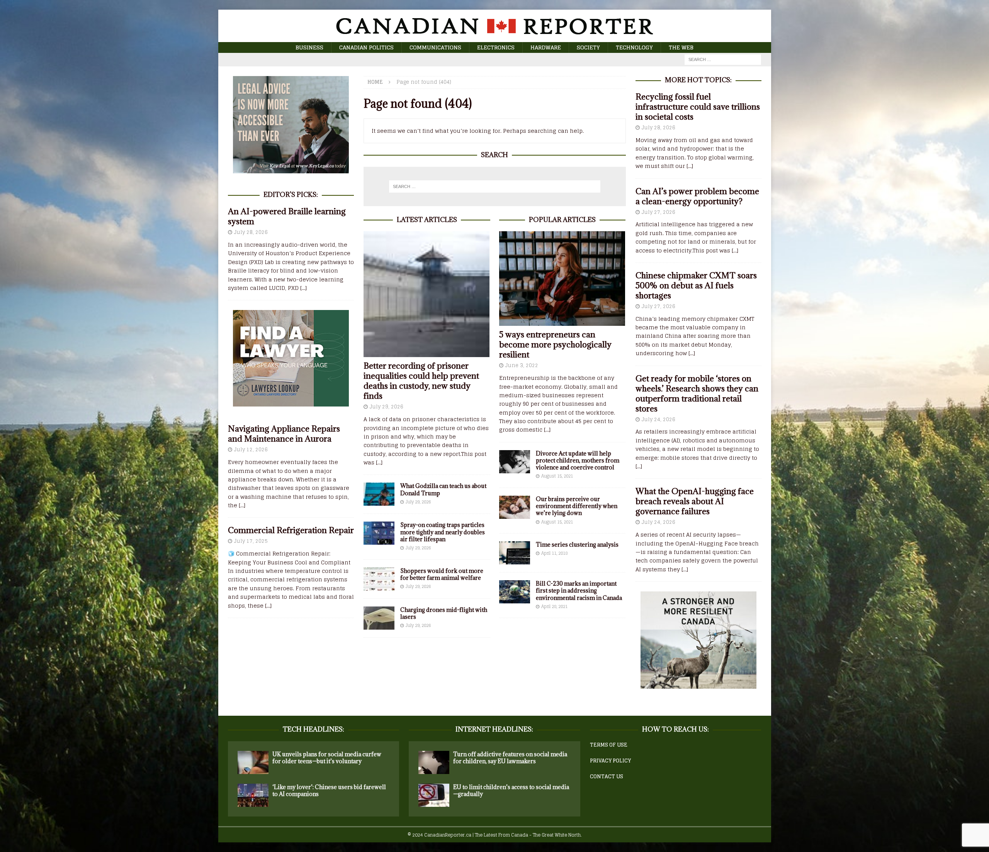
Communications (435, 47)
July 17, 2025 (251, 541)
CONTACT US (606, 776)
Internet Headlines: (494, 729)
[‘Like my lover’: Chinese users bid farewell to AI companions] (253, 795)
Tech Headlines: (313, 729)
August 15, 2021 (557, 476)
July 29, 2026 (386, 406)
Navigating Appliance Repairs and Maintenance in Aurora (284, 433)
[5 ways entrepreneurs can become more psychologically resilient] (562, 278)
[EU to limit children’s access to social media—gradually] (433, 795)
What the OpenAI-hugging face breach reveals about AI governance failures (695, 501)
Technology (634, 47)
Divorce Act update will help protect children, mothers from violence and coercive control (577, 460)
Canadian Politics (366, 47)
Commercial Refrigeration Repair (291, 530)
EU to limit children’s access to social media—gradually (511, 790)
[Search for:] (722, 59)
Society (588, 47)
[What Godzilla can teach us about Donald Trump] (379, 494)
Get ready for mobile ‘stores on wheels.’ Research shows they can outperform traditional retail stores (697, 393)
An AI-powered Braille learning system (287, 216)
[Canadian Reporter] (494, 37)
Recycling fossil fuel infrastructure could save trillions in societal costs (698, 106)
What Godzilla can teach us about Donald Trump (443, 489)
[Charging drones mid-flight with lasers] (379, 618)
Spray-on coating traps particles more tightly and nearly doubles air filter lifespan (442, 531)
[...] (379, 462)
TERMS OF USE (608, 744)
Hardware (545, 47)
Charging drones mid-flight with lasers (443, 613)
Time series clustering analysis (577, 544)
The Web (681, 47)
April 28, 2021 (554, 606)
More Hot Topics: (698, 80)
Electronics (496, 47)
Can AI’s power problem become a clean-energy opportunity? (697, 196)
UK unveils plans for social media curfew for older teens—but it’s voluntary (326, 757)
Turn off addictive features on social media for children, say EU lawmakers (510, 757)
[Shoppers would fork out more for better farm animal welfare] (379, 579)
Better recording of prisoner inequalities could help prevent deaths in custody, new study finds (421, 381)
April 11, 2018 (554, 553)
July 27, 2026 (658, 212)
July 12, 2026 (251, 449)
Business (309, 47)
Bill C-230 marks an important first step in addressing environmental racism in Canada (579, 590)
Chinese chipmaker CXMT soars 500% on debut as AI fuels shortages (696, 285)
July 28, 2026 (251, 232)
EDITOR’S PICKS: (290, 194)
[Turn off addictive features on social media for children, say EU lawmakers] (433, 762)
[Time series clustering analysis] (514, 552)
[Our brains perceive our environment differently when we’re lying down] (514, 507)
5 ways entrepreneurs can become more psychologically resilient (555, 344)
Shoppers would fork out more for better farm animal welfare (441, 574)
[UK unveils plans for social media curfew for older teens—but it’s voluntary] (253, 762)
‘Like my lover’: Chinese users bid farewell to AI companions (329, 790)
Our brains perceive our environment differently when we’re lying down (576, 506)
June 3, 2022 (521, 365)
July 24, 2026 (658, 419)
